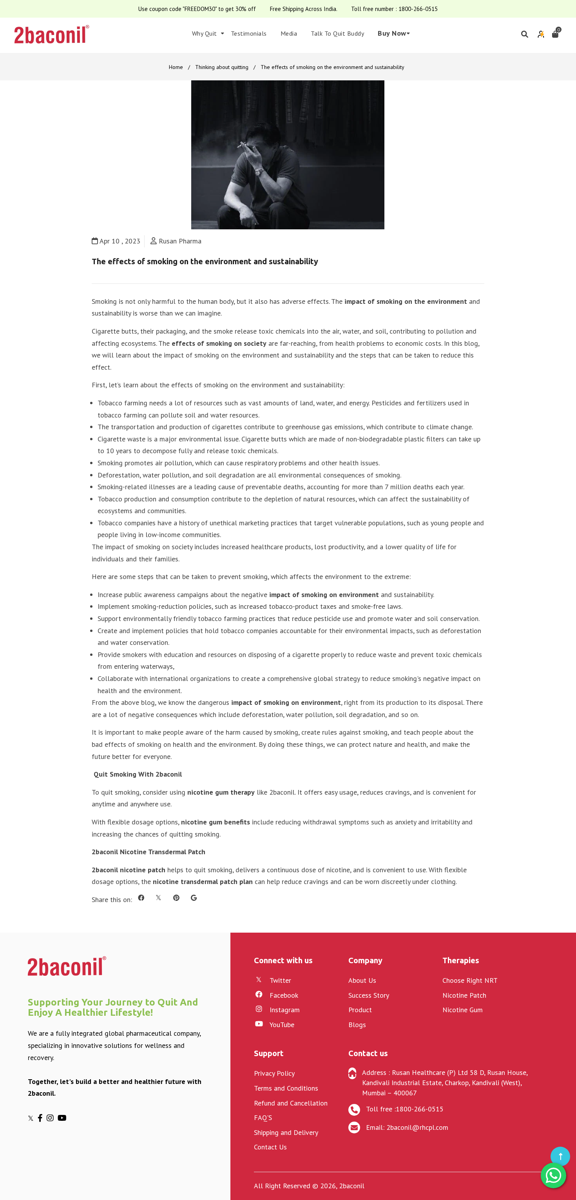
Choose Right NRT (470, 980)
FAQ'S (263, 1117)
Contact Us (270, 1146)
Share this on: (112, 899)
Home (176, 67)
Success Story (368, 995)
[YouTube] (63, 1118)
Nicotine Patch (464, 995)
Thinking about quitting (221, 67)
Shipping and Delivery (286, 1132)
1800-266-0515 (418, 9)
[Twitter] (33, 1118)
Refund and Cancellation (291, 1102)
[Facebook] (42, 1118)
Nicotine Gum (462, 1009)
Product (360, 1009)
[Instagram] (52, 1118)
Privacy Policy (274, 1073)
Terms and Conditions (286, 1088)
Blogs (357, 1024)
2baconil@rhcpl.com (417, 1127)
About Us (362, 980)
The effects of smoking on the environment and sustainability (205, 261)
